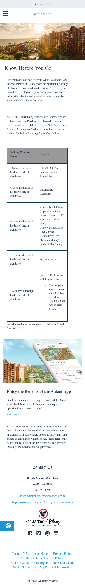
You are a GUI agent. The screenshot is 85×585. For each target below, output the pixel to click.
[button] (37, 92)
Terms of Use (20, 553)
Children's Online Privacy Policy (42, 558)
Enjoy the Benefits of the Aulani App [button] (39, 391)
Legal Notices (41, 553)
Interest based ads (62, 562)
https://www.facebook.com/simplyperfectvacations (42, 502)
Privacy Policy (62, 553)
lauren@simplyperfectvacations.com (42, 496)
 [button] (5, 13)
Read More (13, 414)
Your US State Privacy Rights (29, 562)
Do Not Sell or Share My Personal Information (42, 567)
